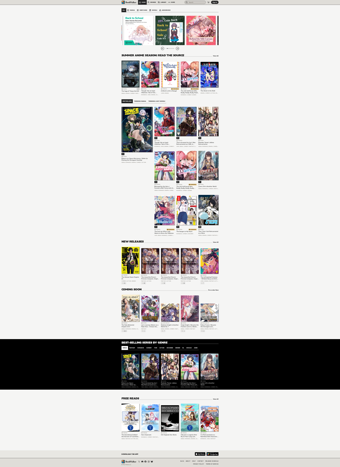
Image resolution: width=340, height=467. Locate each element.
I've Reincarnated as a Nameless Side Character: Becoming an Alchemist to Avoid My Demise (209, 435)
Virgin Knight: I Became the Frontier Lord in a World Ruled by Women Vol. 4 (190, 326)
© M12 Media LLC (126, 464)
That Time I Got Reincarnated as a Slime (208, 232)
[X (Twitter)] (139, 462)
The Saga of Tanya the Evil (130, 91)
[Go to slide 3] (168, 48)
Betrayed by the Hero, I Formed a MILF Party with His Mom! (164, 187)
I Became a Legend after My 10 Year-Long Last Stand (189, 435)
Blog (182, 461)
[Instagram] (149, 462)
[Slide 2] (170, 30)
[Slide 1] (139, 30)
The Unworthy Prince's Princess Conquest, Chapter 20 (150, 278)
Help (194, 461)
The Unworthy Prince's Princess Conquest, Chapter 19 (170, 278)
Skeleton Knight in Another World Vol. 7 (170, 326)
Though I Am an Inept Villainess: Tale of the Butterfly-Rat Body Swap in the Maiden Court (149, 91)
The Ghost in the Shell (208, 91)
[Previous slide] (162, 48)
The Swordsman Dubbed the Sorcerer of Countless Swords (129, 435)
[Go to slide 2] (167, 48)
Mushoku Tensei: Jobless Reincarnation (206, 143)
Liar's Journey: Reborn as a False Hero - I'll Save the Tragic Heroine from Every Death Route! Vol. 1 (149, 326)
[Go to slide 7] (173, 48)
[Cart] (208, 2)
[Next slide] (177, 48)
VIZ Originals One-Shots (169, 435)
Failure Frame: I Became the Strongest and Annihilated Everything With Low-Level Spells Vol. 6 (209, 326)
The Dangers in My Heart (184, 231)
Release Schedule (212, 461)
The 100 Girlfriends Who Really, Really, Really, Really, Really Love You (190, 92)
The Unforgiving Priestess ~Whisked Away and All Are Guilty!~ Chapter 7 (209, 278)
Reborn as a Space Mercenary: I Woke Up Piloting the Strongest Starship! (134, 159)
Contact (200, 461)
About (188, 461)
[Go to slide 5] (171, 48)
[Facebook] (145, 462)
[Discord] (142, 462)
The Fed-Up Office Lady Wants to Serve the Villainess (164, 232)
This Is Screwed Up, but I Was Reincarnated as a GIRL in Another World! (185, 143)
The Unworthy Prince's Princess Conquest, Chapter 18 (190, 278)
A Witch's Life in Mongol (169, 91)
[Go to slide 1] (166, 48)
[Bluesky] (152, 462)
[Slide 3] (201, 30)
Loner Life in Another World (207, 186)
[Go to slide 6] (172, 48)
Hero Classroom (146, 435)
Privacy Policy (198, 464)
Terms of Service (212, 464)
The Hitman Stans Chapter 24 (130, 278)
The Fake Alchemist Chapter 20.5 (127, 326)
